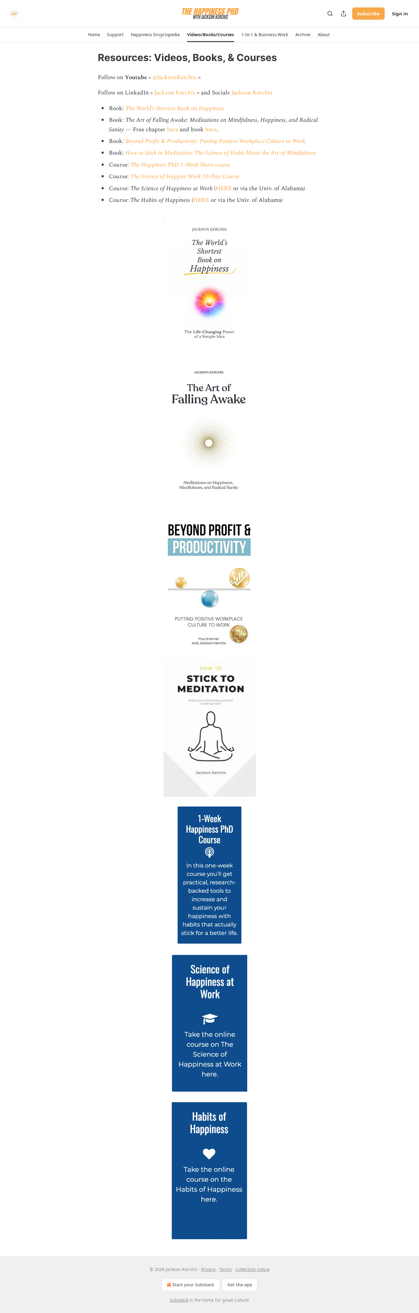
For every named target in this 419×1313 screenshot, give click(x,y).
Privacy (208, 1269)
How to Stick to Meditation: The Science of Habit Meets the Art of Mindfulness (220, 152)
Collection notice (253, 1269)
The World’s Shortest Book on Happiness (174, 108)
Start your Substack (193, 1285)
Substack (179, 1300)
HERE (224, 188)
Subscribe (368, 13)
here (172, 129)
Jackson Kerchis (174, 92)
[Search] (330, 13)
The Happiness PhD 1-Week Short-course (180, 164)
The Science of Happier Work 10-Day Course (184, 176)
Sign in (400, 13)
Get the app (239, 1285)
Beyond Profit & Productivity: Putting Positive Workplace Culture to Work (215, 141)
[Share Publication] (343, 13)
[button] (93, 34)
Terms (225, 1269)
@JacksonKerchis (175, 77)
